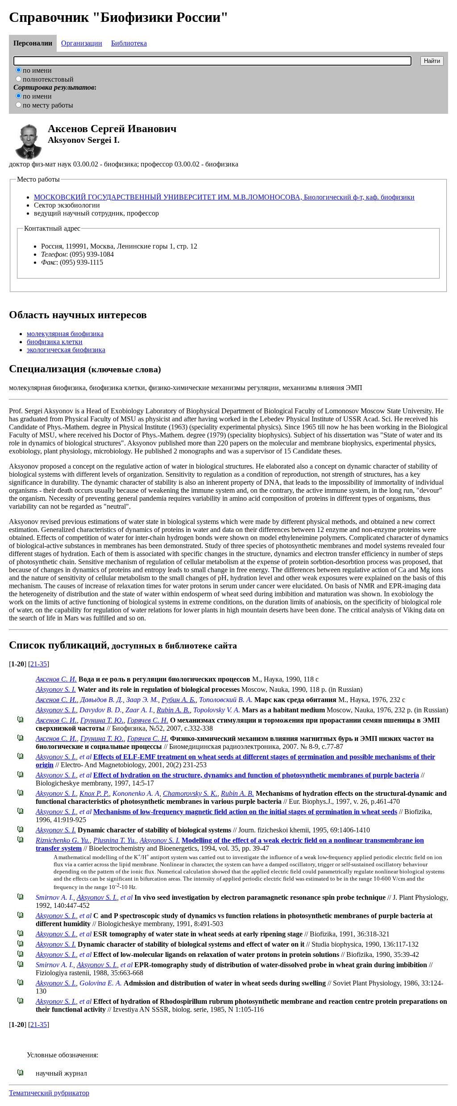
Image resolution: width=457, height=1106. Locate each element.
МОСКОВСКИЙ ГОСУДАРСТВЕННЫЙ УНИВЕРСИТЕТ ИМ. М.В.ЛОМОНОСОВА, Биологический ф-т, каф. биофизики (224, 197)
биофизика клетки (55, 341)
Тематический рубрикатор (49, 1093)
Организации (81, 43)
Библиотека (129, 43)
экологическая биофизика (66, 349)
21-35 (38, 664)
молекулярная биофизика (65, 333)
